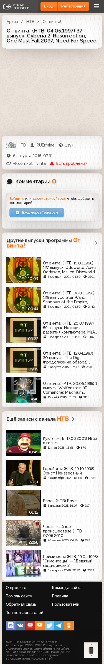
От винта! (52, 21)
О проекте (16, 587)
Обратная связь (21, 604)
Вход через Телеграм (39, 212)
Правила (60, 596)
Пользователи (65, 604)
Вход (49, 6)
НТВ (30, 21)
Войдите (16, 198)
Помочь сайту (19, 596)
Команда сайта (67, 587)
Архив (12, 21)
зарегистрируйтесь (48, 198)
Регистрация (73, 6)
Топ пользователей (24, 612)
